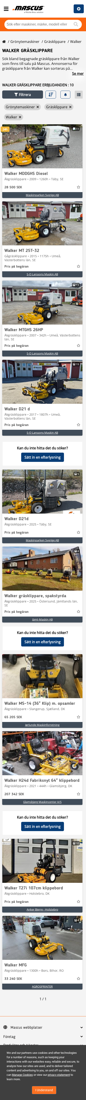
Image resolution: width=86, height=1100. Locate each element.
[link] (42, 146)
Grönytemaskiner (24, 41)
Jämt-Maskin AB (42, 619)
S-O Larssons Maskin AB (42, 274)
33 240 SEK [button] (13, 979)
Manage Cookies (22, 1074)
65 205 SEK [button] (13, 717)
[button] (22, 94)
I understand (44, 1090)
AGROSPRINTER (42, 986)
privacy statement (59, 1074)
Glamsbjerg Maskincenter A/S (42, 802)
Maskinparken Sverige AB (42, 195)
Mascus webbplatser (26, 1028)
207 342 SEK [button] (14, 794)
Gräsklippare (54, 41)
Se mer (78, 73)
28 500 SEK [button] (13, 187)
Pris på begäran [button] (16, 266)
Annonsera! (79, 8)
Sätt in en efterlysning (42, 457)
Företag (9, 1037)
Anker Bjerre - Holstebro (42, 909)
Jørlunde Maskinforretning (42, 725)
